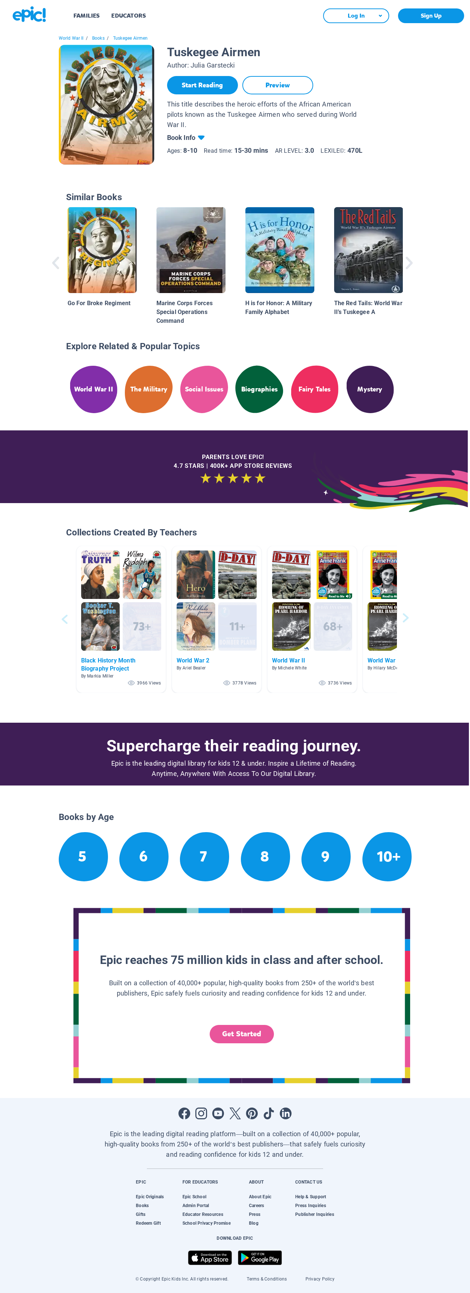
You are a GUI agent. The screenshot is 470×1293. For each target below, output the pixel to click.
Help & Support (310, 1196)
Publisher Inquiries (314, 1214)
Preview (277, 85)
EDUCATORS (128, 15)
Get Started (241, 1034)
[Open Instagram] (201, 1113)
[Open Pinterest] (252, 1113)
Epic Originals (150, 1196)
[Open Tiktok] (269, 1113)
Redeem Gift (148, 1223)
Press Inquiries (310, 1205)
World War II (71, 38)
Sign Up (431, 15)
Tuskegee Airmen (130, 38)
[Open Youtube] (218, 1113)
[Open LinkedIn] (286, 1113)
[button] (121, 619)
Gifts (140, 1214)
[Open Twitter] (235, 1113)
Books (98, 38)
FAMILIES (86, 15)
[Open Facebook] (184, 1113)
